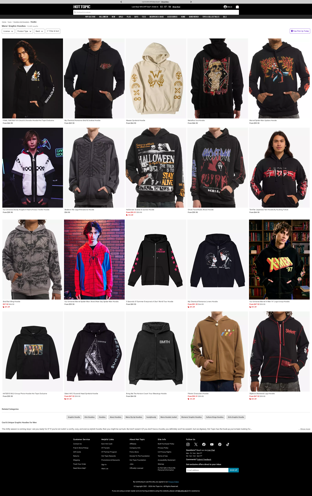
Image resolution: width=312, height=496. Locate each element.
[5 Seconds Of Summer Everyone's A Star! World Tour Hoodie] (156, 260)
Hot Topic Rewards (108, 456)
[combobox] (156, 12)
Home (183, 17)
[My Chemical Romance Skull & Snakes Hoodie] (94, 78)
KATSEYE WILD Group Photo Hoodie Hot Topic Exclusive (25, 394)
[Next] (191, 2)
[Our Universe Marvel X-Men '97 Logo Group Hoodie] (279, 260)
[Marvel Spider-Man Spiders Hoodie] (279, 78)
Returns (76, 456)
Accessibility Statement (166, 460)
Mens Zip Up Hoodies (134, 417)
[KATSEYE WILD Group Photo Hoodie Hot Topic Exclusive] (32, 351)
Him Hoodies (89, 417)
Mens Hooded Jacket (168, 417)
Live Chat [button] (211, 450)
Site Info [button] (162, 439)
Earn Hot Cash (106, 444)
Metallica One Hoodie (196, 120)
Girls (121, 17)
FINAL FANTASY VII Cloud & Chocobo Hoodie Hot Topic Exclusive (28, 120)
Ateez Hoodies (115, 417)
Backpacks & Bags (157, 17)
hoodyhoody (151, 417)
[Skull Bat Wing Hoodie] (32, 260)
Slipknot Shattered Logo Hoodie (262, 394)
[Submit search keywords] (75, 12)
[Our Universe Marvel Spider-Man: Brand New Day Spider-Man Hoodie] (94, 260)
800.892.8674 (183, 491)
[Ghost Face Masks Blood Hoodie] (217, 168)
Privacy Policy (163, 448)
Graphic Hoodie (74, 417)
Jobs (131, 464)
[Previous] (121, 2)
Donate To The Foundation (140, 456)
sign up (233, 470)
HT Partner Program (109, 452)
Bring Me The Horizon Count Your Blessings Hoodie (146, 394)
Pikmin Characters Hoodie (198, 394)
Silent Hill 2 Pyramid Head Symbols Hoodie (81, 394)
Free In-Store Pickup (80, 448)
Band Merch (194, 17)
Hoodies (102, 417)
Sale (225, 17)
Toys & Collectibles (210, 17)
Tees (144, 17)
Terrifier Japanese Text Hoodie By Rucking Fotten (268, 210)
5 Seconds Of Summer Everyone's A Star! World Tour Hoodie (149, 301)
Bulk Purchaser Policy (166, 444)
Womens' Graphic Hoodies (191, 417)
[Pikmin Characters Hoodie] (217, 351)
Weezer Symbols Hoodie (135, 120)
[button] (228, 7)
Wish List (104, 469)
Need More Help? (79, 468)
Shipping (76, 460)
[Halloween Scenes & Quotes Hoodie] (156, 168)
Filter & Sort (54, 31)
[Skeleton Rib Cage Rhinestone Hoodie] (94, 168)
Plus (129, 17)
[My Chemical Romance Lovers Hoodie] (217, 260)
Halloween (103, 17)
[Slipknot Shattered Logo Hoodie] (279, 351)
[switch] (300, 31)
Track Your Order (79, 464)
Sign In (104, 465)
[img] (188, 444)
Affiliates (133, 444)
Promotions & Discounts (110, 460)
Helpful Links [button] (107, 439)
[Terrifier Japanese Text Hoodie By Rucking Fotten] (279, 168)
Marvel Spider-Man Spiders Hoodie (263, 120)
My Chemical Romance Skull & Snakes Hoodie (82, 120)
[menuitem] (237, 6)
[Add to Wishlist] (60, 41)
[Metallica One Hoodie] (217, 78)
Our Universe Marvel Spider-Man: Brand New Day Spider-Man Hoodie (91, 301)
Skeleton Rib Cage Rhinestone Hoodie (79, 210)
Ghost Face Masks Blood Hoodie (201, 210)
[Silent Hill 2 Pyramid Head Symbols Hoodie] (94, 351)
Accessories (172, 17)
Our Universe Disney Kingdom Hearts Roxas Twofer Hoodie (26, 210)
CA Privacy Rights (164, 452)
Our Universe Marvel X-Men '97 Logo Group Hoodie (269, 301)
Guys (136, 17)
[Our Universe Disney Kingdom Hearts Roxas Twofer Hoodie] (32, 168)
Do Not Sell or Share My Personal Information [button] (166, 469)
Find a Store (134, 452)
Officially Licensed (136, 468)
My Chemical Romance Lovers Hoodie (203, 301)
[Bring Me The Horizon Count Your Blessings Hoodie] (156, 351)
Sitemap (161, 464)
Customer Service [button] (81, 439)
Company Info (135, 448)
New (113, 17)
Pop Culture (90, 17)
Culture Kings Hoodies (214, 417)
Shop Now (163, 2)
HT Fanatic (105, 448)
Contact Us (77, 444)
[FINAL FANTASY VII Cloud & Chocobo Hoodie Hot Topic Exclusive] (32, 78)
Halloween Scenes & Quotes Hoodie (140, 210)
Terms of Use (163, 456)
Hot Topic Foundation (138, 460)
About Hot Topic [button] (137, 439)
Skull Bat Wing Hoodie (11, 301)
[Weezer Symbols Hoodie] (156, 78)
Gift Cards (77, 452)
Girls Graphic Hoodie (236, 417)
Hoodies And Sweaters (21, 22)
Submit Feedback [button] (204, 459)
